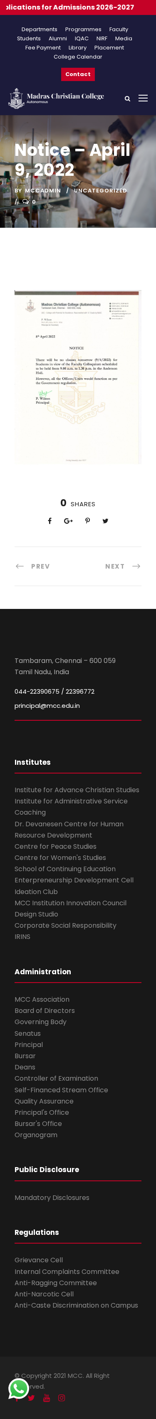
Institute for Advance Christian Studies (77, 790)
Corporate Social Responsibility (65, 925)
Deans (25, 1067)
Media (123, 38)
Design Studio (36, 914)
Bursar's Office (38, 1123)
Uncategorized (100, 191)
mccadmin (43, 191)
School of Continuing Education (65, 869)
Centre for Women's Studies (60, 857)
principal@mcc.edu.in (47, 705)
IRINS (22, 936)
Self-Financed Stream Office (61, 1090)
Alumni (58, 38)
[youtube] (46, 1398)
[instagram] (61, 1398)
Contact (78, 74)
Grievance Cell (39, 1260)
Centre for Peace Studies (56, 846)
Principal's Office (42, 1112)
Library (78, 48)
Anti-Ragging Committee (56, 1283)
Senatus (28, 1033)
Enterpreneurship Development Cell (74, 880)
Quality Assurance (44, 1101)
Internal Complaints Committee (67, 1271)
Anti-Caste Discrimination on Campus (76, 1305)
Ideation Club (36, 892)
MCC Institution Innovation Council (70, 903)
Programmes (83, 29)
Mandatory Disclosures (52, 1197)
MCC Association (42, 999)
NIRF (102, 38)
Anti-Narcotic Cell (44, 1294)
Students (29, 38)
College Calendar (78, 57)
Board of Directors (45, 1010)
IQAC (82, 38)
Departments (39, 29)
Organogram (36, 1135)
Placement (109, 48)
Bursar (25, 1056)
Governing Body (41, 1022)
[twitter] (31, 1398)
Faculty (118, 29)
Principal (29, 1044)
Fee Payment (43, 48)
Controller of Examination (56, 1078)
